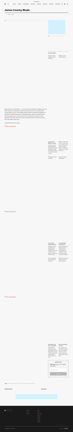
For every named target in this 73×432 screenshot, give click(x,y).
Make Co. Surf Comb (63, 142)
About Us (28, 410)
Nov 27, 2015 (11, 14)
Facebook (62, 4)
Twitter (64, 4)
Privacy (27, 412)
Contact (27, 413)
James (14, 112)
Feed (67, 4)
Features (57, 4)
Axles (14, 4)
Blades (10, 383)
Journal (45, 4)
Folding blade (16, 383)
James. (18, 123)
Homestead (26, 4)
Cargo (19, 4)
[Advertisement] (56, 27)
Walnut (34, 383)
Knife (25, 383)
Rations (33, 4)
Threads (39, 4)
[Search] (8, 4)
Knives (29, 383)
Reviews (51, 4)
